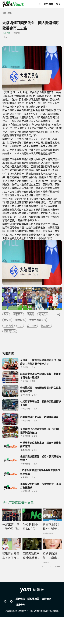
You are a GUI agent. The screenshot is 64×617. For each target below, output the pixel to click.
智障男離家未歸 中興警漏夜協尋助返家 (31, 556)
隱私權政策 (33, 598)
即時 (10, 13)
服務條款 (20, 598)
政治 (6, 314)
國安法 (7, 320)
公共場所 (31, 325)
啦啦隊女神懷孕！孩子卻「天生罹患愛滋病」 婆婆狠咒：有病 (11, 556)
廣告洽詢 (46, 598)
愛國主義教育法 (37, 320)
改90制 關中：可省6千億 (31, 527)
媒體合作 (20, 604)
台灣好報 (6, 33)
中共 (20, 325)
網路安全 (45, 325)
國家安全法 (10, 331)
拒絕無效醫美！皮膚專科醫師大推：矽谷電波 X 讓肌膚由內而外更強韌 (51, 556)
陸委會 (30, 314)
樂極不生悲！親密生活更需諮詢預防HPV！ (51, 527)
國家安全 (17, 314)
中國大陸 (8, 325)
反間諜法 (43, 314)
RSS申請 (48, 4)
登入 (58, 4)
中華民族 (20, 320)
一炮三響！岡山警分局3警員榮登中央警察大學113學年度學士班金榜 (11, 527)
